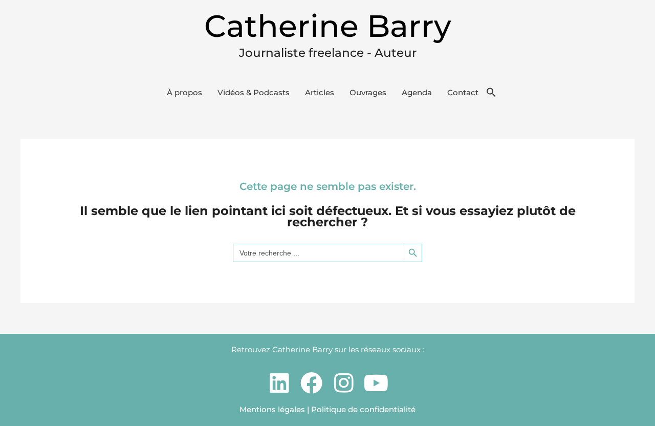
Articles (319, 92)
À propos (184, 92)
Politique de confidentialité (363, 409)
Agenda (417, 92)
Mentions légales (272, 409)
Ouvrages (368, 92)
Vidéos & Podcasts (253, 92)
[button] (491, 92)
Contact (462, 92)
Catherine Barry (327, 26)
